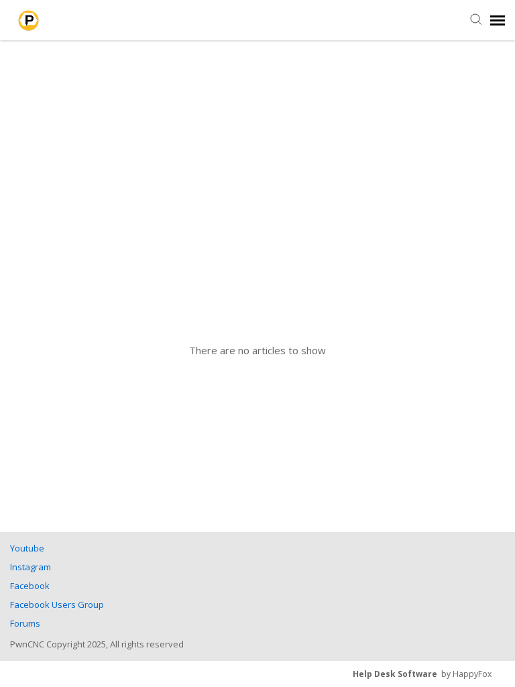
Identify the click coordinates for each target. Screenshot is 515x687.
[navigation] (497, 20)
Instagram (30, 567)
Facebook (30, 586)
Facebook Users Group (57, 604)
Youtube (27, 548)
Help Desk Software (395, 674)
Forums (25, 623)
